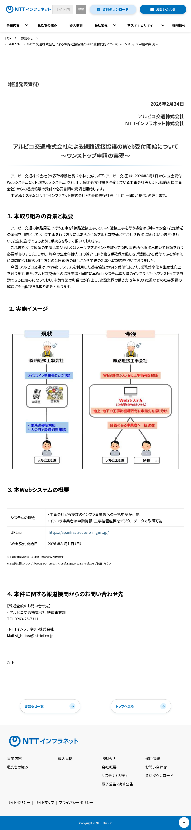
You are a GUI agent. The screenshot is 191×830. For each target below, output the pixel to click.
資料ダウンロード (115, 9)
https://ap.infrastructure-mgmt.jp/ (79, 532)
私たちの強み (47, 25)
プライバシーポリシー (76, 802)
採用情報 (178, 25)
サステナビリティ (140, 25)
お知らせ (27, 38)
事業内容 (13, 25)
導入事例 (75, 25)
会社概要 (109, 767)
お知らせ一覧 (34, 706)
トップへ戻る (125, 706)
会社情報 (101, 25)
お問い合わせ (166, 9)
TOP (8, 38)
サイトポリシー (18, 802)
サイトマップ (44, 802)
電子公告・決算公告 (117, 784)
